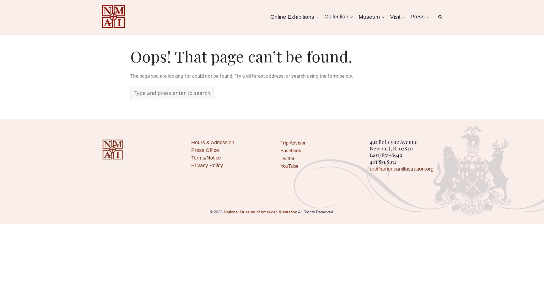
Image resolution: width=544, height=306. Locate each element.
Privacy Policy (207, 165)
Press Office (205, 150)
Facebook (290, 150)
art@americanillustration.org (402, 169)
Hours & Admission (212, 142)
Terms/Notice (206, 158)
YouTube (289, 166)
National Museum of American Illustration (260, 212)
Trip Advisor (293, 143)
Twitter (287, 158)
